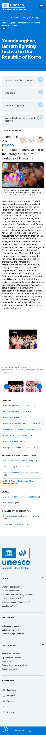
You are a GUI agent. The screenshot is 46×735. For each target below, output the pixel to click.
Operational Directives (11, 657)
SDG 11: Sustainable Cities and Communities (21, 472)
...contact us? (7, 606)
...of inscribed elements (11, 626)
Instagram (11, 696)
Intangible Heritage (31, 17)
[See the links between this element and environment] (32, 140)
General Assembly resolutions (14, 665)
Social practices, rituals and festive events (21, 516)
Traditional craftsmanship (13, 524)
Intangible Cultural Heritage (14, 9)
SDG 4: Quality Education (13, 466)
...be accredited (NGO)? (12, 598)
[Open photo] (23, 339)
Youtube (10, 701)
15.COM (9, 145)
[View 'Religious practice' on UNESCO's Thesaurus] (24, 441)
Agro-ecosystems (10, 497)
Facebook (11, 690)
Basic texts (6, 661)
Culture (16, 17)
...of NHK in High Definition (13, 634)
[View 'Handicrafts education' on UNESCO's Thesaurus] (26, 423)
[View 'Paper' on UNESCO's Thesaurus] (13, 435)
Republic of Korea (12, 130)
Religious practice (10, 441)
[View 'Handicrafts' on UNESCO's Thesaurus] (18, 417)
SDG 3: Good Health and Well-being (18, 460)
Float (25, 411)
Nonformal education (27, 429)
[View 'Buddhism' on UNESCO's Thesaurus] (17, 405)
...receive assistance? (11, 587)
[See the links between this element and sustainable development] (40, 140)
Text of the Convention (11, 654)
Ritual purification (10, 447)
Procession (22, 435)
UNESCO (5, 17)
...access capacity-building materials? (17, 594)
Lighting (6, 429)
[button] (4, 30)
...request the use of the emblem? (16, 602)
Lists (3, 20)
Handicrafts (8, 417)
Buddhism (8, 405)
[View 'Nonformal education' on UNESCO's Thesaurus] (40, 429)
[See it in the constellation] (23, 140)
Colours (26, 405)
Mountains (32, 497)
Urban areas (9, 503)
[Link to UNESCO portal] (15, 5)
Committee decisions (10, 669)
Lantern (35, 423)
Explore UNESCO (21, 731)
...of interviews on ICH (11, 630)
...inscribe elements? (10, 591)
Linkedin (10, 712)
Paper (5, 435)
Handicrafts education (12, 423)
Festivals (7, 411)
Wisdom (29, 447)
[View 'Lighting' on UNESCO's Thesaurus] (13, 429)
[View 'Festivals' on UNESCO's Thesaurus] (18, 411)
